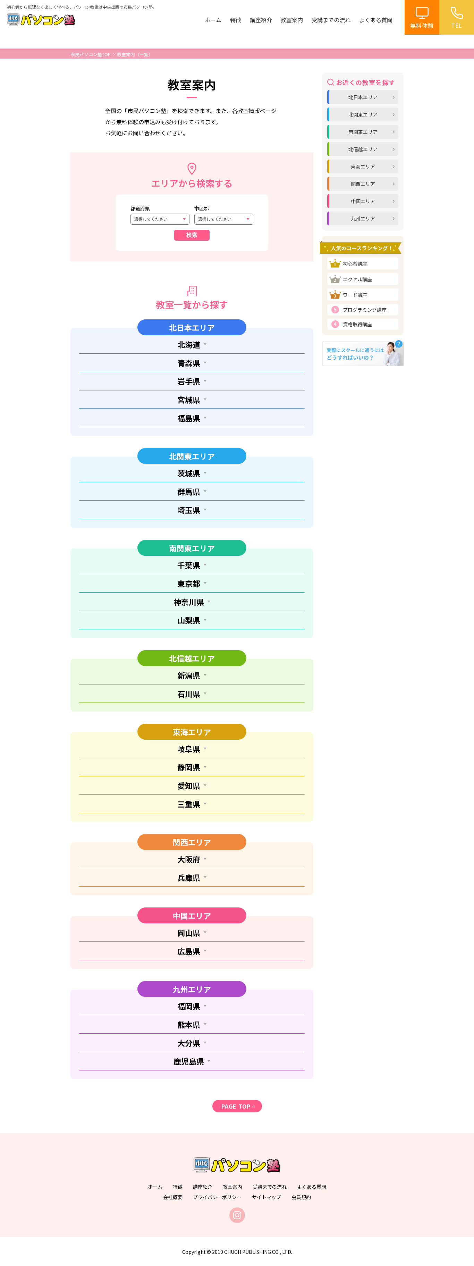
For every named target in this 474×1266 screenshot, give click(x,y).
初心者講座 (355, 263)
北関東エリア (363, 114)
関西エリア (363, 183)
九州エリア (363, 218)
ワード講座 (355, 294)
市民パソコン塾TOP (90, 54)
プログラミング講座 (365, 309)
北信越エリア (363, 149)
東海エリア (363, 166)
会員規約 (301, 1197)
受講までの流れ (331, 20)
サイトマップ (266, 1197)
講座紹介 (261, 20)
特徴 (235, 20)
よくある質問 (375, 20)
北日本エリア (363, 97)
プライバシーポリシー (217, 1197)
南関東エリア (363, 131)
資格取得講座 (357, 324)
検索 (191, 235)
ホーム (213, 20)
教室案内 (292, 20)
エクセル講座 (357, 279)
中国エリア (363, 201)
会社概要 (173, 1197)
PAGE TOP (236, 1106)
